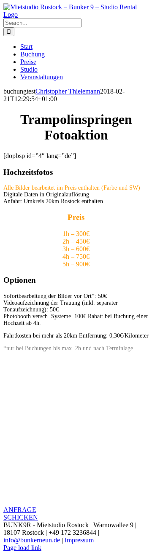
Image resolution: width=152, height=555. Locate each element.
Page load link (22, 547)
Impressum (79, 540)
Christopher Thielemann (67, 91)
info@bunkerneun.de (31, 540)
